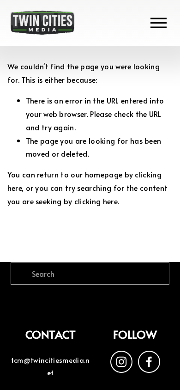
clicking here (96, 201)
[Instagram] (121, 362)
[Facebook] (149, 362)
